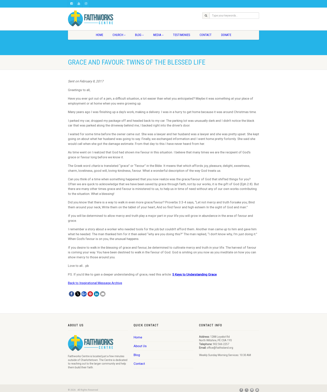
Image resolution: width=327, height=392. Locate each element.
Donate (226, 35)
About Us (140, 346)
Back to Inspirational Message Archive (95, 283)
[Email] (102, 294)
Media (157, 35)
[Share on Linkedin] (96, 294)
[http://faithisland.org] (98, 18)
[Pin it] (90, 294)
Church (118, 35)
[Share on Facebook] (71, 294)
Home (99, 35)
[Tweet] (77, 294)
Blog (138, 35)
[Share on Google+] (84, 294)
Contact (206, 35)
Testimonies (181, 35)
